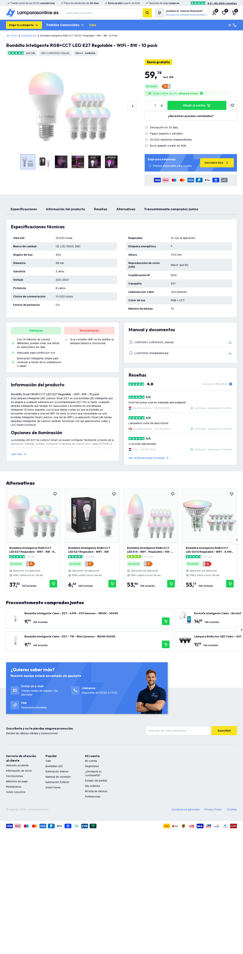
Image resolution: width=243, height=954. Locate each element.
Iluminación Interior (57, 771)
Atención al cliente (17, 765)
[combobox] (103, 12)
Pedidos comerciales (63, 25)
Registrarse (92, 766)
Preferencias (92, 796)
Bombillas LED (28, 35)
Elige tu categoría (21, 25)
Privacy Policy (213, 809)
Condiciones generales (186, 809)
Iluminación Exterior (57, 782)
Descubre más (214, 162)
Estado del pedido (96, 780)
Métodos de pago (17, 781)
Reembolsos (13, 786)
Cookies (232, 809)
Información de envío (19, 770)
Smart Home (53, 787)
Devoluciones (14, 776)
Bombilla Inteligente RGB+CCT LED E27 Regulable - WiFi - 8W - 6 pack (31, 550)
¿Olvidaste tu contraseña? (93, 773)
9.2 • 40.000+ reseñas (222, 3)
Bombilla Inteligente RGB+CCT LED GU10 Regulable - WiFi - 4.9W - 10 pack (209, 550)
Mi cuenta (91, 761)
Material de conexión (58, 777)
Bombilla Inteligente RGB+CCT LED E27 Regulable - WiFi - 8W (89, 549)
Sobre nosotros (15, 792)
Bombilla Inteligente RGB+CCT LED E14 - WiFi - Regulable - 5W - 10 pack (149, 550)
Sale (92, 25)
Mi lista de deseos (96, 791)
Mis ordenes (92, 786)
